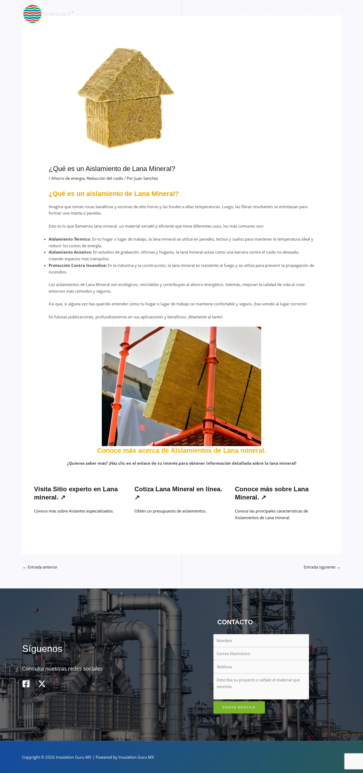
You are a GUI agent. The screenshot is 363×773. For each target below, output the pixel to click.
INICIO (221, 13)
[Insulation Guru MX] (48, 13)
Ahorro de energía (68, 178)
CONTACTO (197, 13)
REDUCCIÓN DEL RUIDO (305, 13)
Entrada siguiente (322, 567)
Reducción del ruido (105, 178)
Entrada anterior (40, 567)
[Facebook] (26, 684)
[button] (338, 13)
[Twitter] (42, 684)
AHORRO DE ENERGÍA (255, 13)
